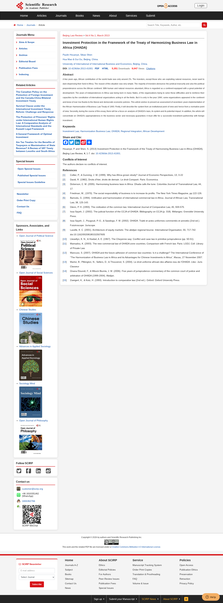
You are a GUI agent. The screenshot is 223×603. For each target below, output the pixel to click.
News (96, 15)
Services (131, 15)
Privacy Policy (187, 583)
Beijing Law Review (73, 35)
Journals (61, 15)
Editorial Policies (107, 569)
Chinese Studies (27, 309)
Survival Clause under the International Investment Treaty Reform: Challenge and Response (35, 109)
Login (200, 5)
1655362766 (28, 501)
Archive (23, 55)
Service (138, 560)
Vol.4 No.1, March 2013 (97, 35)
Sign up (98, 599)
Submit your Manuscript (122, 599)
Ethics (102, 565)
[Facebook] (28, 470)
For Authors (105, 574)
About (113, 15)
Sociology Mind (27, 383)
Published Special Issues (32, 175)
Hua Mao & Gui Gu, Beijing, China (80, 59)
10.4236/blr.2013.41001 (80, 68)
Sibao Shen (86, 54)
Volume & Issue (141, 583)
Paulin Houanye (71, 54)
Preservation (186, 574)
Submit (150, 15)
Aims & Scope (26, 42)
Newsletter (23, 194)
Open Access (186, 565)
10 (64, 239)
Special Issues (106, 588)
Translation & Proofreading (146, 574)
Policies (185, 560)
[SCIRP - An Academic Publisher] (36, 5)
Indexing (24, 74)
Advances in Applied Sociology (35, 346)
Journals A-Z (71, 565)
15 (64, 280)
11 (64, 243)
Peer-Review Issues (109, 579)
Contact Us (23, 206)
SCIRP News (149, 599)
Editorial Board (27, 61)
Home (24, 15)
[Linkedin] (38, 470)
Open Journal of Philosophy (33, 420)
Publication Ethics (189, 569)
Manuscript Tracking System (147, 565)
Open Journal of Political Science (36, 235)
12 (64, 252)
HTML (105, 68)
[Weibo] (48, 470)
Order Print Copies (142, 569)
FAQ (19, 212)
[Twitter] (19, 470)
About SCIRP (108, 560)
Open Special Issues (29, 168)
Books (80, 15)
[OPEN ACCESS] (167, 5)
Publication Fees (28, 68)
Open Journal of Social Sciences (36, 272)
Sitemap (69, 579)
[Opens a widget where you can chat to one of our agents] (211, 597)
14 (64, 271)
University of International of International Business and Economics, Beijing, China (105, 64)
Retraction (185, 579)
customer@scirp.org (32, 488)
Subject (69, 569)
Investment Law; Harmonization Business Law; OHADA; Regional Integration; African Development (113, 131)
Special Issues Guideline (31, 182)
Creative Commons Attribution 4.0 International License (136, 547)
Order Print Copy (26, 200)
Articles (42, 15)
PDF (97, 68)
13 (64, 262)
